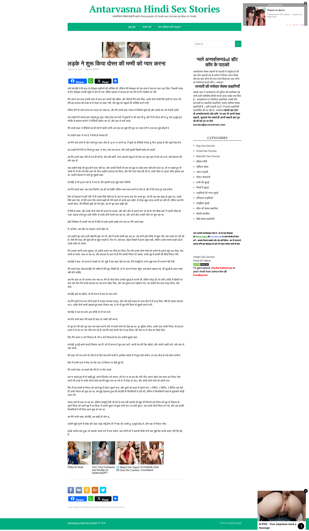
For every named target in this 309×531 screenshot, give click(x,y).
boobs (95, 507)
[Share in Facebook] (71, 490)
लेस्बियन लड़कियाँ (204, 198)
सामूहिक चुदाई (202, 203)
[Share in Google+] (95, 490)
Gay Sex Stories (205, 146)
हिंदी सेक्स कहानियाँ (92, 69)
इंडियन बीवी (201, 161)
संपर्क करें (147, 27)
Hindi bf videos (202, 260)
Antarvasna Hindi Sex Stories (154, 9)
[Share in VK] (79, 490)
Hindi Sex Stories (206, 151)
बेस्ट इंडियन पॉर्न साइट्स (169, 27)
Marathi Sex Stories (208, 156)
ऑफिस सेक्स (202, 166)
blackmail (87, 507)
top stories (120, 507)
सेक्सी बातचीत (203, 213)
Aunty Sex (77, 507)
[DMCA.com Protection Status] (201, 264)
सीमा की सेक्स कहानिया (207, 208)
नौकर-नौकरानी (203, 177)
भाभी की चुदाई (202, 182)
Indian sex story (106, 507)
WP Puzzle (235, 522)
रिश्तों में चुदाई (202, 187)
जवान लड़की (202, 172)
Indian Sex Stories (204, 257)
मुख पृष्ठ (132, 27)
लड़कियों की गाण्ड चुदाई (207, 193)
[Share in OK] (87, 490)
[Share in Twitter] (103, 490)
